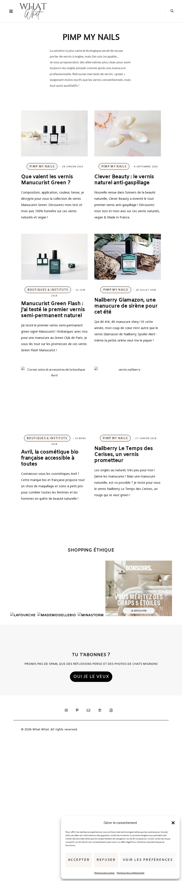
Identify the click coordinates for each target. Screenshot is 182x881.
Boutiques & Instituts (48, 290)
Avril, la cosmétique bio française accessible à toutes (50, 458)
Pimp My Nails (42, 166)
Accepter (78, 860)
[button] (173, 823)
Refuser (106, 860)
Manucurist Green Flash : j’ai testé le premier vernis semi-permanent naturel (53, 309)
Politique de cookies (104, 872)
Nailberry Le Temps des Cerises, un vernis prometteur (123, 454)
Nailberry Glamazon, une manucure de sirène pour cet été (125, 306)
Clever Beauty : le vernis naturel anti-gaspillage (124, 180)
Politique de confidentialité (130, 872)
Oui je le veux (91, 677)
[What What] (33, 11)
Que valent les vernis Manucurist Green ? (47, 180)
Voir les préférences (148, 860)
